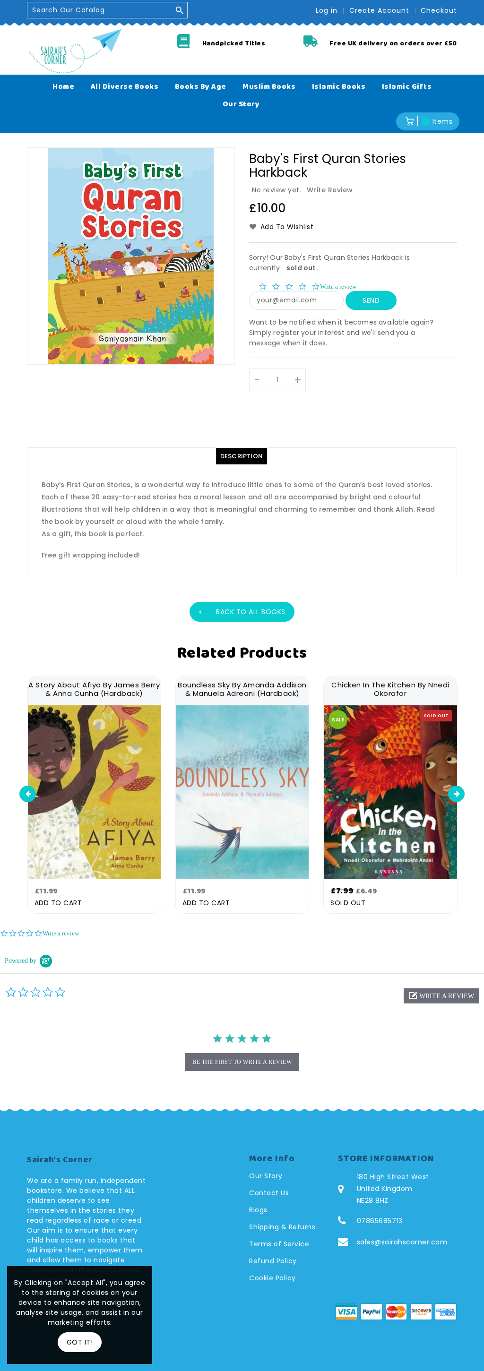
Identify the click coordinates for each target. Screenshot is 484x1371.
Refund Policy (273, 1261)
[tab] (241, 456)
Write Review (330, 190)
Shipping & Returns (282, 1227)
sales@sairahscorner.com (402, 1242)
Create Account (379, 10)
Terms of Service (279, 1244)
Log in (326, 10)
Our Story (266, 1176)
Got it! (80, 1342)
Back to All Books (249, 612)
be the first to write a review (242, 1062)
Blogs (258, 1210)
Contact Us (269, 1193)
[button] (441, 995)
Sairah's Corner (60, 1160)
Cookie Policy (272, 1278)
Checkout (439, 10)
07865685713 (380, 1220)
